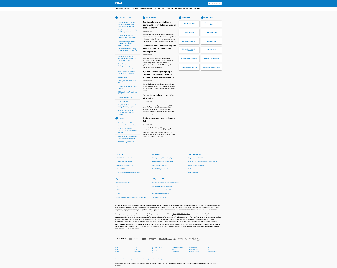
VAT (155, 8)
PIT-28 (117, 186)
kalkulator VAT (123, 228)
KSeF (159, 8)
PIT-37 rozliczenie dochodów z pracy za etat (128, 172)
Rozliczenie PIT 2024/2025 (204, 217)
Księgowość (169, 8)
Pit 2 (209, 249)
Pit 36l (117, 251)
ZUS (163, 8)
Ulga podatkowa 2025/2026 (159, 165)
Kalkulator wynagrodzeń (177, 247)
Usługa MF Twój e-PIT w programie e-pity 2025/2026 (202, 161)
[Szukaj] (209, 3)
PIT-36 (179, 214)
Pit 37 (116, 249)
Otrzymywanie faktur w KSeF (160, 197)
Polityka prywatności (162, 259)
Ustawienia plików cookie (176, 259)
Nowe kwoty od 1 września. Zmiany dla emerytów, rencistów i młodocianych (127, 66)
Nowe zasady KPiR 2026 (126, 142)
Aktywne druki (187, 8)
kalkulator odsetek (135, 228)
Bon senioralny (123, 101)
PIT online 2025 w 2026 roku (124, 161)
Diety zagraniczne (193, 249)
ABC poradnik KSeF (158, 179)
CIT (116, 226)
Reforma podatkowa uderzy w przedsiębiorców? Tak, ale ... (127, 51)
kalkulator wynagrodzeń (205, 226)
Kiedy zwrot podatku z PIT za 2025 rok (162, 161)
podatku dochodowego (127, 224)
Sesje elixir (155, 253)
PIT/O (189, 169)
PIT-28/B (118, 190)
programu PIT (132, 217)
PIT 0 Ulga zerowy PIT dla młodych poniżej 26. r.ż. (165, 158)
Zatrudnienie (178, 8)
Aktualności (119, 8)
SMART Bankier (175, 251)
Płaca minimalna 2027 (125, 97)
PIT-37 (174, 214)
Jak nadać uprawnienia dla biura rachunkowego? (165, 182)
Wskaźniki (127, 8)
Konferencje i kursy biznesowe (157, 248)
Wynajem (119, 179)
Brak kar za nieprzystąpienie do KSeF (162, 190)
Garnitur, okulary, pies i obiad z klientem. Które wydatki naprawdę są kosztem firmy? (159, 25)
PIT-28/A (118, 193)
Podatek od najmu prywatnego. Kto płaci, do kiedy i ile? (131, 197)
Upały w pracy (123, 77)
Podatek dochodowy (146, 8)
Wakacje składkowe (212, 251)
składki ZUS (123, 226)
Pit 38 (116, 247)
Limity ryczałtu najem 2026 (123, 182)
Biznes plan (155, 251)
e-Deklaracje (179, 217)
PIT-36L (183, 214)
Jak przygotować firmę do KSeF (160, 193)
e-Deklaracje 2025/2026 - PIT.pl (124, 165)
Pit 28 (135, 249)
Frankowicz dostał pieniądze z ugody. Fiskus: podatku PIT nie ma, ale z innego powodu (159, 49)
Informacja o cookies (149, 259)
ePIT (209, 247)
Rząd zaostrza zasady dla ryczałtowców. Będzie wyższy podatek (126, 43)
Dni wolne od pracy (194, 251)
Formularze (196, 8)
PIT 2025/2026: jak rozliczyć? (124, 158)
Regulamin (133, 259)
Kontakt (139, 259)
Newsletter (118, 259)
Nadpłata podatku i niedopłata (195, 165)
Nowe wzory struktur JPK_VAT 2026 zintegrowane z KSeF (127, 130)
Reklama (125, 259)
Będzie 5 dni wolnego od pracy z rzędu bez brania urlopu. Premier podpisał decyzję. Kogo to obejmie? (159, 74)
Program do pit (137, 251)
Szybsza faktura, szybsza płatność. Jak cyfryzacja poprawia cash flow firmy (126, 24)
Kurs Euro (173, 249)
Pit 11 (135, 247)
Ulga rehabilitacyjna (194, 154)
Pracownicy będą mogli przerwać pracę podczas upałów (126, 112)
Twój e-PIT (119, 154)
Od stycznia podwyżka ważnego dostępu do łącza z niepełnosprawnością (127, 58)
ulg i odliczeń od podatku (185, 219)
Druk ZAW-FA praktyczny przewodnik (162, 186)
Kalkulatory (135, 8)
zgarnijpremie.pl (193, 247)
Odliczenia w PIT (157, 154)
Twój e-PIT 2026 (120, 169)
